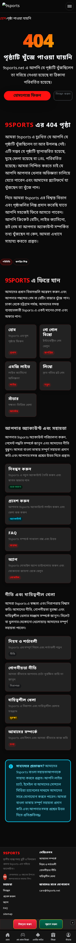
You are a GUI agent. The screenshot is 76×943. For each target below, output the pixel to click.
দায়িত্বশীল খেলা (47, 876)
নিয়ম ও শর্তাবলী (47, 864)
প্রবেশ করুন (9, 896)
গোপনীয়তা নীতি (47, 870)
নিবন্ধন (6, 890)
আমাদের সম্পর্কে (47, 858)
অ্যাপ (5, 902)
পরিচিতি (6, 261)
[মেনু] (69, 6)
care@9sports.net (49, 890)
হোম (3, 18)
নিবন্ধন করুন (63, 94)
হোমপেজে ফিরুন (27, 95)
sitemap (7, 914)
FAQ (5, 908)
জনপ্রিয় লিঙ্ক (21, 261)
